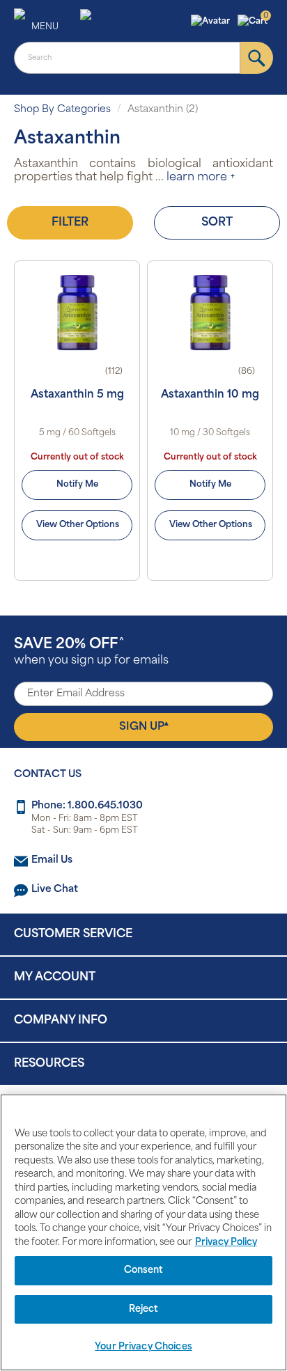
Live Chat (54, 889)
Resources (49, 1064)
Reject (144, 1309)
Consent (144, 1270)
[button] (212, 22)
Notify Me (77, 484)
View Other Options (77, 525)
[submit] (256, 58)
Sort (217, 222)
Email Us (51, 860)
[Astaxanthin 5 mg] (77, 312)
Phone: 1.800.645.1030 (87, 806)
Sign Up (144, 726)
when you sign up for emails (91, 652)
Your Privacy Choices (143, 1347)
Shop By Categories (62, 109)
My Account (54, 977)
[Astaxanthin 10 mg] (210, 312)
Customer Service (73, 934)
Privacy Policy (226, 1242)
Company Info (60, 1020)
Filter (70, 222)
